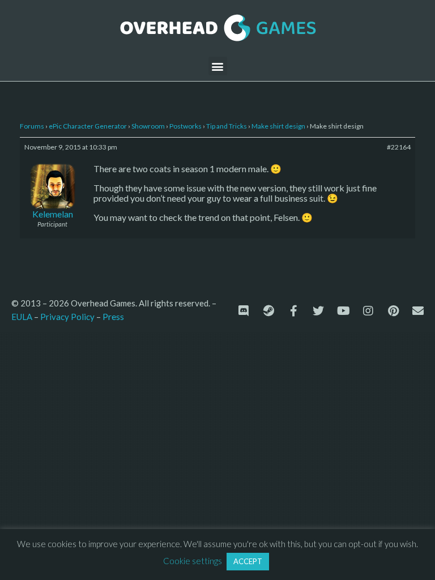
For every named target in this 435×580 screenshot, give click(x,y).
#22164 (399, 147)
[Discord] (243, 311)
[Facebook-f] (293, 311)
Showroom (148, 126)
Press (113, 316)
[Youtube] (343, 311)
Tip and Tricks (226, 126)
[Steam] (268, 311)
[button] (217, 66)
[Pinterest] (393, 311)
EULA (21, 317)
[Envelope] (418, 311)
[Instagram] (368, 311)
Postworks (185, 126)
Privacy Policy (67, 317)
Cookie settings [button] (192, 561)
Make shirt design (278, 126)
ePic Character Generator (88, 126)
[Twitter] (318, 311)
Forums (32, 126)
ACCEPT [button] (247, 561)
